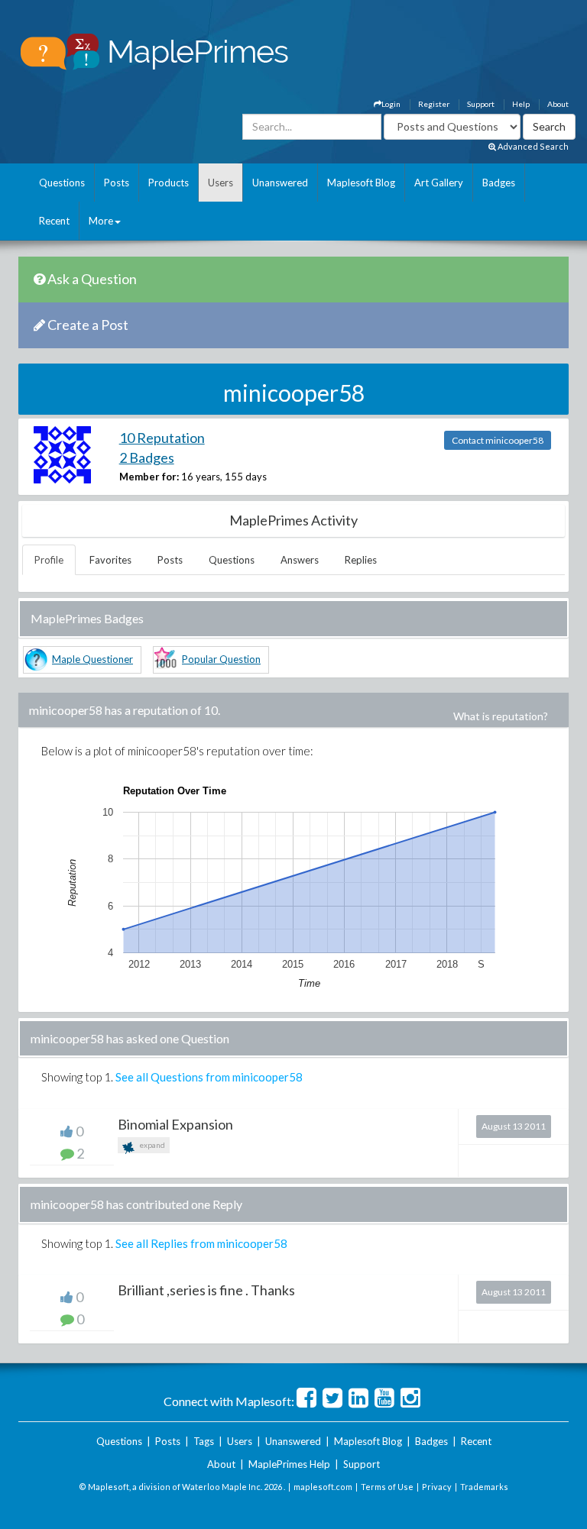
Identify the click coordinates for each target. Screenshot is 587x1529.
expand (151, 1144)
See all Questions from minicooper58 (209, 1077)
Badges (498, 182)
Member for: (149, 476)
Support (481, 103)
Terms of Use (387, 1487)
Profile (48, 560)
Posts (116, 182)
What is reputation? (500, 716)
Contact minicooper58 (497, 440)
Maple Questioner (92, 659)
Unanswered (280, 182)
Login (391, 103)
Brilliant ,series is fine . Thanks (206, 1290)
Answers (300, 560)
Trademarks (484, 1487)
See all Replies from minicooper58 (201, 1243)
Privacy (437, 1487)
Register (433, 103)
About (558, 103)
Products (168, 182)
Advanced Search (532, 146)
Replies (361, 560)
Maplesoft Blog (361, 182)
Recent (54, 221)
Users (220, 182)
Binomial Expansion (175, 1124)
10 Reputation (162, 437)
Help (521, 103)
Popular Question (221, 659)
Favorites (110, 560)
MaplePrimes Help (289, 1464)
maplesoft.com (323, 1487)
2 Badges (146, 457)
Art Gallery (438, 182)
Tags (203, 1441)
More (101, 221)
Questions (62, 182)
